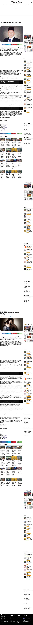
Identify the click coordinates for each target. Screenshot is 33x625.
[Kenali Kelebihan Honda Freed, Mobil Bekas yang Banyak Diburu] (24, 621)
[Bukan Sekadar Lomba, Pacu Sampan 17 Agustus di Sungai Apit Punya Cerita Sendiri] (2, 160)
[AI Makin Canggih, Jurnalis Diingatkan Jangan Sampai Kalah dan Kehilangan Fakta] (14, 160)
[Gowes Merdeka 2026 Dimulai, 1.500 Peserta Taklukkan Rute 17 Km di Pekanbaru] (19, 139)
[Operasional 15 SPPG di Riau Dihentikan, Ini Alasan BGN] (19, 160)
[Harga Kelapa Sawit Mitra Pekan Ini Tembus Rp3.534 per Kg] (25, 88)
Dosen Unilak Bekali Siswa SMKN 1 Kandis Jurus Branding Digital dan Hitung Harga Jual (3, 144)
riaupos (5, 125)
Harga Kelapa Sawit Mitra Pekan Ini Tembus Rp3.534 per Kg (29, 88)
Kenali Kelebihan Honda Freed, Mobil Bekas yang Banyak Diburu (28, 621)
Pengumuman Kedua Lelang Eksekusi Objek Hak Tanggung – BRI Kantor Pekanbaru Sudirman (29, 91)
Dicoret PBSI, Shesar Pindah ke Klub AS (27, 618)
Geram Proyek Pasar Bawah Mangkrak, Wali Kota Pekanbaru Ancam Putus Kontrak (29, 111)
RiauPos (5, 130)
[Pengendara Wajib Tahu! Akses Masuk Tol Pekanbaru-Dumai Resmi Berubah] (19, 150)
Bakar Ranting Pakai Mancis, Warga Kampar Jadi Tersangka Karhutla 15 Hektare (14, 155)
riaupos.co (5, 127)
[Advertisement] (11, 63)
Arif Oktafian (5, 120)
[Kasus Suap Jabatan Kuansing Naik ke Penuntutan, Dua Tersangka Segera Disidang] (2, 150)
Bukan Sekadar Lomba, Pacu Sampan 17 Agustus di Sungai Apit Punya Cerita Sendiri (3, 165)
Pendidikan (28, 80)
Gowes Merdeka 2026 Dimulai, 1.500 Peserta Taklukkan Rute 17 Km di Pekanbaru (29, 71)
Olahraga (28, 69)
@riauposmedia (5, 124)
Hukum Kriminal (29, 225)
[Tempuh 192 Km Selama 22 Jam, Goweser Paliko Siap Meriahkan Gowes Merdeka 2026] (14, 139)
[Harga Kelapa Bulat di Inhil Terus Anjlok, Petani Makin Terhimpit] (25, 108)
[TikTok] (3, 623)
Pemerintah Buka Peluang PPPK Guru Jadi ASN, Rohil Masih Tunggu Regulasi (8, 165)
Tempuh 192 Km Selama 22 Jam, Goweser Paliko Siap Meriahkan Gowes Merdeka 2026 (14, 144)
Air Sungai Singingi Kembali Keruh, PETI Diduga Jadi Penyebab (8, 143)
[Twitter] (26, 56)
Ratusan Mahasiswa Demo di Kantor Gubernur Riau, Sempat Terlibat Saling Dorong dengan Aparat (29, 96)
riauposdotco (5, 129)
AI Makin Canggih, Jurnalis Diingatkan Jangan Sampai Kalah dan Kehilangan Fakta (14, 165)
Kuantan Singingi (29, 214)
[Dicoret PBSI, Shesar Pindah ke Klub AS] (24, 618)
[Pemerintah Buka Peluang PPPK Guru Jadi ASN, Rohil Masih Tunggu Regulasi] (8, 160)
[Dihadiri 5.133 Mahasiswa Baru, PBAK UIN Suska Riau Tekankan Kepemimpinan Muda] (8, 150)
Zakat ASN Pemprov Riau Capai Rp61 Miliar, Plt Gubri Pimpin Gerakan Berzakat (29, 100)
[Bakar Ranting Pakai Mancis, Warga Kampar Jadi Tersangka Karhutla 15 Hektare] (14, 150)
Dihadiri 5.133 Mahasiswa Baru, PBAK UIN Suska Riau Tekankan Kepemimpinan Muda (8, 155)
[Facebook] (1, 623)
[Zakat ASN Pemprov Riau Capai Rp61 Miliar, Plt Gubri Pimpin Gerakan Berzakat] (25, 100)
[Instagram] (25, 56)
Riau (4, 20)
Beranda (1, 20)
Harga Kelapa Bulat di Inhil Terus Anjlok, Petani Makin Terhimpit (29, 107)
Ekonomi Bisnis (28, 89)
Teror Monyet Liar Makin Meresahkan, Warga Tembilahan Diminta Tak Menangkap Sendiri (29, 104)
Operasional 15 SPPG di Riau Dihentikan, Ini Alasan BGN (20, 164)
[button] (31, 2)
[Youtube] (28, 56)
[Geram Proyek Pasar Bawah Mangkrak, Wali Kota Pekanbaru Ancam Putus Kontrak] (25, 111)
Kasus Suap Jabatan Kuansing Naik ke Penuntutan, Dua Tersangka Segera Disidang (3, 155)
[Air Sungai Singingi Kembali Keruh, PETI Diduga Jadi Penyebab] (8, 139)
